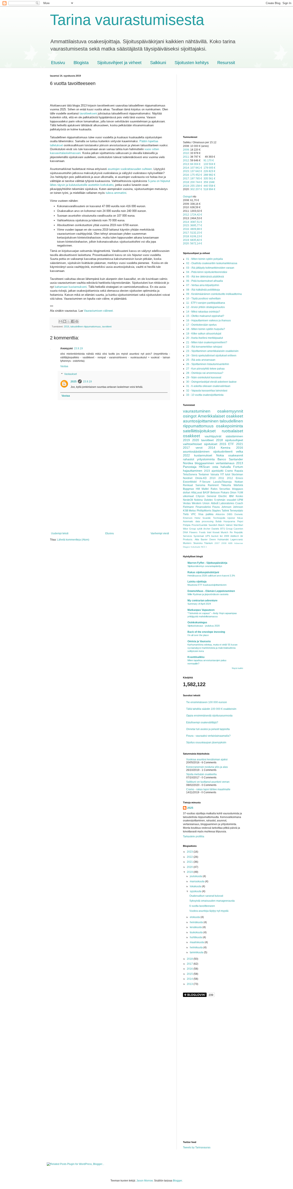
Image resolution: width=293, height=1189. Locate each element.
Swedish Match (216, 525)
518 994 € (209, 189)
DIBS (229, 514)
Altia (197, 539)
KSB (185, 510)
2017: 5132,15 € (192, 232)
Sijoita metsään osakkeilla (201, 774)
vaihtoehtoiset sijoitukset (200, 444)
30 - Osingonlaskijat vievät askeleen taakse (211, 381)
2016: (186, 174)
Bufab (219, 521)
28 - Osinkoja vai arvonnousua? (204, 372)
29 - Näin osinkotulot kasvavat (203, 377)
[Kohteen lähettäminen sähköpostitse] (60, 321)
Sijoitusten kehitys (192, 62)
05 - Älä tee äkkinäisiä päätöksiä (205, 276)
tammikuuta (197, 952)
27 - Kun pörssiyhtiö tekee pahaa (205, 368)
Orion (233, 492)
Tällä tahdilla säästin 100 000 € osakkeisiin (211, 708)
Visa (200, 514)
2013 (186, 164)
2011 (186, 156)
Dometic (238, 514)
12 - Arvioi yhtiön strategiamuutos (205, 307)
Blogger (177, 1180)
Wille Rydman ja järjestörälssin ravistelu (207, 594)
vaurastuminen (196, 411)
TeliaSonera (190, 474)
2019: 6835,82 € (192, 240)
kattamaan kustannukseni (71, 286)
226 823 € (209, 171)
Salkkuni (158, 62)
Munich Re (227, 532)
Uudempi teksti (59, 533)
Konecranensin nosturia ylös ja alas (207, 767)
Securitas (224, 488)
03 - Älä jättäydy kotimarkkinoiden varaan (210, 267)
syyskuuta (196, 891)
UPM (240, 499)
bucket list (216, 536)
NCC (203, 547)
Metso (192, 510)
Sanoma (200, 485)
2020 (195, 440)
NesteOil (188, 499)
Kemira (225, 447)
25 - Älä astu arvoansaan (200, 359)
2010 (186, 153)
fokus (240, 518)
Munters (187, 543)
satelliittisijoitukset (199, 431)
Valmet (229, 525)
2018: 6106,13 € (192, 236)
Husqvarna (229, 521)
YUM (240, 492)
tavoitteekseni (88, 113)
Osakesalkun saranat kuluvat (206, 895)
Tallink (225, 510)
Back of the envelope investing (206, 631)
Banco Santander (230, 459)
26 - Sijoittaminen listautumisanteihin (207, 364)
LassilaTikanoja (222, 481)
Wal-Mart (238, 525)
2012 (186, 160)
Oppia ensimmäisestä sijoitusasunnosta (209, 715)
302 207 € (196, 189)
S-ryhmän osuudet (225, 499)
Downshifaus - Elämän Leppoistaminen (211, 591)
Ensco (239, 478)
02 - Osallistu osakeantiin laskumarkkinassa (211, 263)
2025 (74, 381)
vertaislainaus (225, 463)
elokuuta (195, 917)
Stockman (237, 474)
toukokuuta (196, 932)
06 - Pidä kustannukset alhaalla (204, 280)
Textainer (203, 474)
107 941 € (196, 167)
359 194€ (209, 182)
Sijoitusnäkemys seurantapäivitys (204, 566)
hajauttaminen (192, 470)
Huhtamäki (223, 539)
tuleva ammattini (116, 192)
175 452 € (196, 174)
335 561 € (209, 178)
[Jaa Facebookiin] (73, 321)
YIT (222, 474)
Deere (212, 539)
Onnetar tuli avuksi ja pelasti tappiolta (208, 729)
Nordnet (187, 478)
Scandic (206, 518)
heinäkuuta (197, 922)
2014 (186, 167)
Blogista (81, 62)
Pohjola (186, 525)
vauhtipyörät (213, 436)
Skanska (197, 543)
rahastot (188, 459)
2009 (186, 149)
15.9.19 (78, 348)
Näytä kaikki (237, 668)
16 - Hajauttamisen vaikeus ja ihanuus (208, 320)
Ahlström (220, 514)
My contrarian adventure (202, 600)
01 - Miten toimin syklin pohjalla (204, 258)
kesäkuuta (196, 927)
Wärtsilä (238, 485)
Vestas (187, 503)
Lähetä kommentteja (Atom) (73, 539)
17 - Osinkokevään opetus (201, 324)
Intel (209, 532)
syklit (199, 528)
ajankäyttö (217, 470)
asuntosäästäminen (196, 451)
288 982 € (209, 174)
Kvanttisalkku (195, 657)
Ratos (214, 488)
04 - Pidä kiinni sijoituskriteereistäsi (206, 272)
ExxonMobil (190, 481)
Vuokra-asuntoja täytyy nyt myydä (208, 910)
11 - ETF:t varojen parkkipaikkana (205, 302)
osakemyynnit (230, 411)
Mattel (205, 488)
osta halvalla (221, 466)
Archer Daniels (211, 528)
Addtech (234, 536)
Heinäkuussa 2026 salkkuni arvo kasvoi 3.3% (211, 575)
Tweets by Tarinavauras (196, 1147)
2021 (239, 444)
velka (239, 451)
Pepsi (240, 521)
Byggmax (188, 488)
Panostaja (189, 466)
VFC (193, 514)
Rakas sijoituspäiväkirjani (203, 572)
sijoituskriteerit (223, 451)
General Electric (217, 496)
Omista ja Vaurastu (199, 641)
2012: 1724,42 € (192, 214)
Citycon (200, 496)
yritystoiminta (206, 459)
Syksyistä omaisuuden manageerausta (212, 900)
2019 (66, 326)
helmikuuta (196, 947)
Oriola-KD (201, 478)
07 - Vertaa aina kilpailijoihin (202, 285)
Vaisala (214, 474)
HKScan (204, 466)
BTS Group (226, 528)
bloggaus (237, 488)
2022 (186, 455)
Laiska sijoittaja (197, 581)
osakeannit (235, 455)
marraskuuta (197, 881)
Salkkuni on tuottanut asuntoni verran (208, 781)
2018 (186, 182)
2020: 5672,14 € (192, 243)
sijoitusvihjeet (234, 440)
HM (198, 488)
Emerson (187, 518)
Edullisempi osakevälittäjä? (202, 722)
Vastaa (64, 366)
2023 (207, 470)
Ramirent (213, 485)
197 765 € (196, 178)
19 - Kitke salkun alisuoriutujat (203, 333)
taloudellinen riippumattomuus (85, 326)
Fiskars (225, 492)
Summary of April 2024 (199, 603)
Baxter (204, 539)
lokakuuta (196, 886)
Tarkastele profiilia (193, 836)
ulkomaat (188, 496)
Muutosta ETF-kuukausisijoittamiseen (207, 585)
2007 (217, 543)
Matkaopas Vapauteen (200, 609)
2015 (186, 171)
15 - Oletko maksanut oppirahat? (205, 315)
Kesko (239, 496)
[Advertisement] (100, 96)
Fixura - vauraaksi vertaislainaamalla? (208, 735)
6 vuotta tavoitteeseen (202, 905)
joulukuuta (196, 876)
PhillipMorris (204, 510)
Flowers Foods (197, 532)
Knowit (216, 532)
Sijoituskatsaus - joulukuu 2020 (203, 625)
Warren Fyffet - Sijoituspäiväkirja (207, 562)
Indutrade (195, 547)
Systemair (198, 536)
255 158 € (196, 185)
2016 (239, 447)
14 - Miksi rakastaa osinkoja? (203, 311)
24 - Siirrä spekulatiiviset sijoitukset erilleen (211, 355)
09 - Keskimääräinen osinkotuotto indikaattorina (214, 294)
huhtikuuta (196, 937)
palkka (209, 514)
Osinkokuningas (197, 622)
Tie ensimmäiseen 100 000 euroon (206, 702)
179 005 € (209, 167)
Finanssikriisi (203, 506)
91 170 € (209, 160)
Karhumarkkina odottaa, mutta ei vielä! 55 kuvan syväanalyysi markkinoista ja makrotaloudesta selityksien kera (212, 647)
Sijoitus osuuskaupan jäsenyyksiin (206, 742)
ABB (230, 543)
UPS (207, 536)
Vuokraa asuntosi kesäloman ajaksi (207, 759)
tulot (227, 474)
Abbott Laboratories (222, 503)
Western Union (201, 503)
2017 (186, 178)
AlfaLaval (196, 492)
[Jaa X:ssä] (68, 321)
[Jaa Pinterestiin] (77, 321)
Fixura (216, 506)
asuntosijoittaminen (201, 421)
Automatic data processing (198, 521)
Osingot (187, 196)
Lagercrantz (236, 539)
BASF (206, 492)
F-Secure (205, 481)
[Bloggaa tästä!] (64, 321)
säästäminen (234, 436)
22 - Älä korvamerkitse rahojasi (204, 346)
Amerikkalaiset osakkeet (220, 416)
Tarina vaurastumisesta (127, 19)
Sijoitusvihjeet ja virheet (119, 62)
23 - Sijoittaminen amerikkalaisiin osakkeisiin (212, 351)
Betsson (215, 492)
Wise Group (189, 528)
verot (199, 447)
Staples (216, 510)
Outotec (208, 499)
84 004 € (195, 164)
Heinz (198, 518)
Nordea (188, 463)
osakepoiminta (229, 426)
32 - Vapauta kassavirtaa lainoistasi (206, 390)
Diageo (186, 547)
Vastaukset (70, 374)
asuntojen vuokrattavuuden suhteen (130, 169)
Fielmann (188, 506)
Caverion (238, 528)
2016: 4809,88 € (192, 229)
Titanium (208, 543)
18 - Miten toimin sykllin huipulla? (205, 329)
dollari (186, 492)
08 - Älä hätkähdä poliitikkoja (203, 289)
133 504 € (209, 164)
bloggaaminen (204, 463)
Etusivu (58, 62)
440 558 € (209, 185)
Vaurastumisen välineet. (99, 310)
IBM (231, 496)
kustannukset (203, 455)
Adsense (238, 543)
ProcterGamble (199, 525)
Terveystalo (236, 510)
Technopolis (219, 518)
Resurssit (226, 62)
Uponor (231, 518)
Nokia (220, 455)
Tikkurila (226, 485)
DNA (185, 532)
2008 (224, 543)
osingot (189, 416)
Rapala (238, 470)
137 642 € (196, 171)
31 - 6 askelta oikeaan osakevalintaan (208, 386)
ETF (231, 444)
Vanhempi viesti (160, 533)
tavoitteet (107, 326)
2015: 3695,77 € (192, 225)
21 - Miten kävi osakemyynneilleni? (206, 342)
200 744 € (196, 182)
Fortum (238, 466)
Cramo (229, 470)
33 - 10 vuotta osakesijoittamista (205, 394)
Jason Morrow (144, 1180)
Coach (239, 503)
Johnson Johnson (232, 506)
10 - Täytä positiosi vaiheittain (203, 298)
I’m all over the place (198, 635)
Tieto (186, 514)
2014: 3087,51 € (192, 221)
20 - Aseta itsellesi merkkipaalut (204, 337)
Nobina (198, 499)
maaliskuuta (197, 942)
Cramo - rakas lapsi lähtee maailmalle (208, 789)
